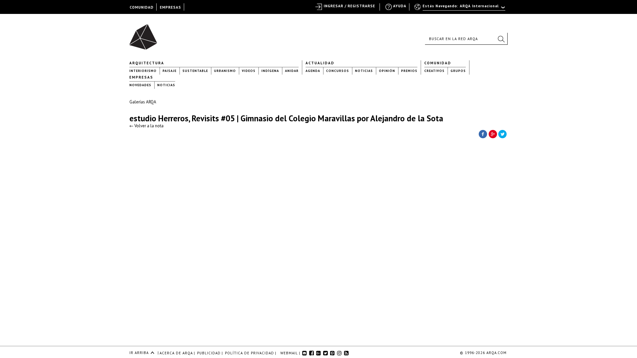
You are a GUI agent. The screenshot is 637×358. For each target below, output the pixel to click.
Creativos (434, 71)
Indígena (270, 71)
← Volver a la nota (146, 126)
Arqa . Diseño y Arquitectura (145, 34)
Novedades (140, 85)
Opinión (387, 71)
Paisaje (170, 71)
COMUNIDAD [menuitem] (142, 7)
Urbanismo (225, 71)
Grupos (458, 71)
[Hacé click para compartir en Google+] (493, 134)
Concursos (337, 71)
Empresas (141, 77)
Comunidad (437, 63)
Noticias (364, 71)
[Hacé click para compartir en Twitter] (503, 134)
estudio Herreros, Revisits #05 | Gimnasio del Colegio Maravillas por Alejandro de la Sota (286, 118)
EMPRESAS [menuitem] (170, 7)
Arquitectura (146, 63)
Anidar (292, 71)
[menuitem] (460, 9)
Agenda (313, 71)
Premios (409, 71)
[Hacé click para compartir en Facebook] (483, 134)
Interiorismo (143, 71)
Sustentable (195, 71)
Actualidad (320, 63)
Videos (248, 71)
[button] (501, 39)
